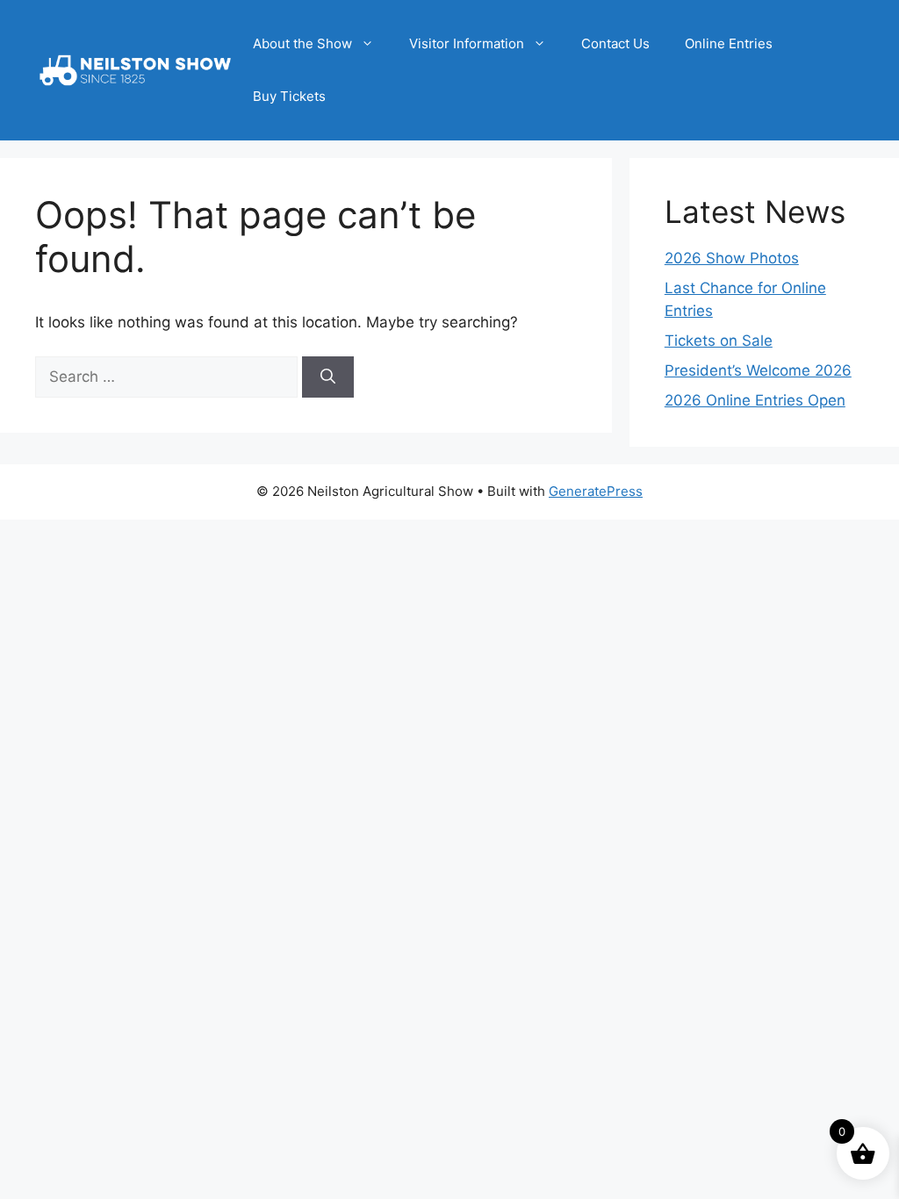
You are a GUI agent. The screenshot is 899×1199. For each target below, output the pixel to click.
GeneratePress (596, 491)
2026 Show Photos (732, 258)
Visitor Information (466, 43)
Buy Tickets (289, 96)
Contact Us (615, 43)
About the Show (302, 43)
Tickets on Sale (719, 340)
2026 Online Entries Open (755, 400)
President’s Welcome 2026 (758, 370)
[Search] (328, 377)
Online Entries (729, 43)
